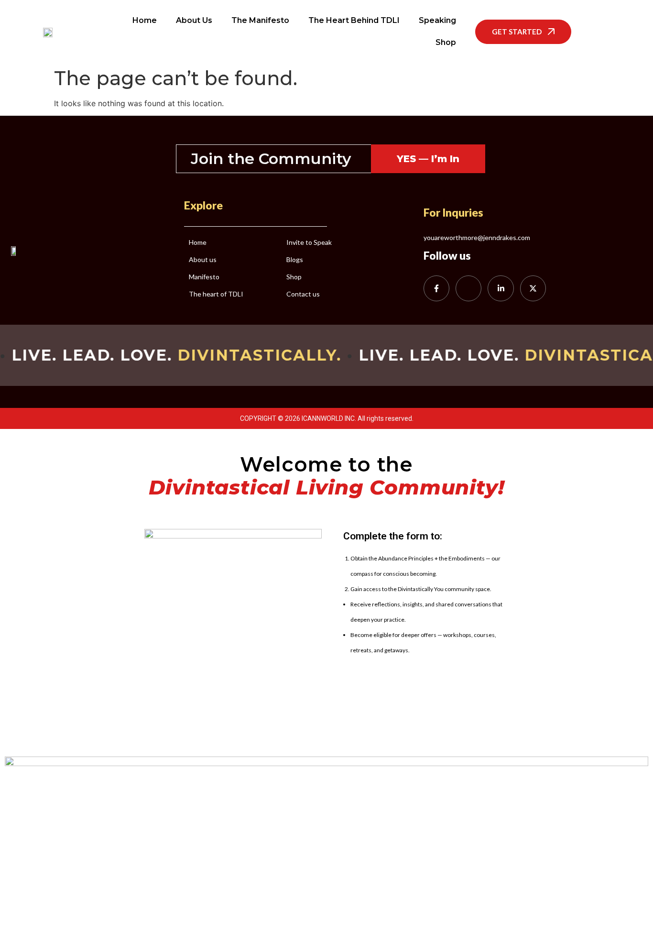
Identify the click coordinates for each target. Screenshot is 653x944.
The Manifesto (260, 20)
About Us (194, 20)
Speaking (437, 20)
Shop (445, 42)
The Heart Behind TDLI (354, 20)
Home (144, 20)
